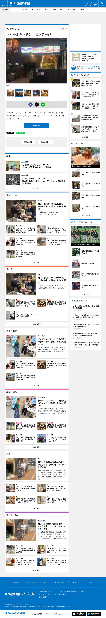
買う (46, 9)
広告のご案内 (43, 597)
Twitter (90, 4)
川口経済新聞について (45, 591)
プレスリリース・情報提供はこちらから (73, 591)
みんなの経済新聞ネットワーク (15, 613)
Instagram (95, 4)
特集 (82, 9)
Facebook (86, 4)
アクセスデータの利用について (48, 594)
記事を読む (37, 126)
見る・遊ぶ (36, 9)
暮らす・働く (58, 9)
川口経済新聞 (19, 4)
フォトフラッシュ (13, 29)
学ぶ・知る (72, 9)
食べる (24, 9)
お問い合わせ (65, 594)
